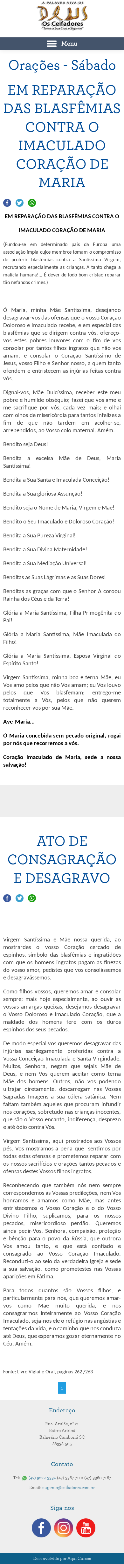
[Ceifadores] (62, 16)
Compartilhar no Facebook (7, 203)
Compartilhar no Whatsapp (32, 203)
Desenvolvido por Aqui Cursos (62, 1558)
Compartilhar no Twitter (20, 203)
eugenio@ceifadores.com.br (68, 1487)
